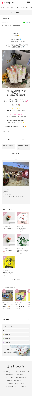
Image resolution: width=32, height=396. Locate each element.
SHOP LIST (10, 7)
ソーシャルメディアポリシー (15, 383)
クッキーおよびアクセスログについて (15, 377)
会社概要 (5, 372)
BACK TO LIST (16, 153)
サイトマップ (24, 386)
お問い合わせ (9, 374)
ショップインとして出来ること (21, 372)
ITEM (17, 7)
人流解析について (13, 386)
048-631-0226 (8, 194)
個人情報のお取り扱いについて (15, 380)
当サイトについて (21, 374)
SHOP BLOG (24, 7)
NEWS (2, 7)
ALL (4, 330)
